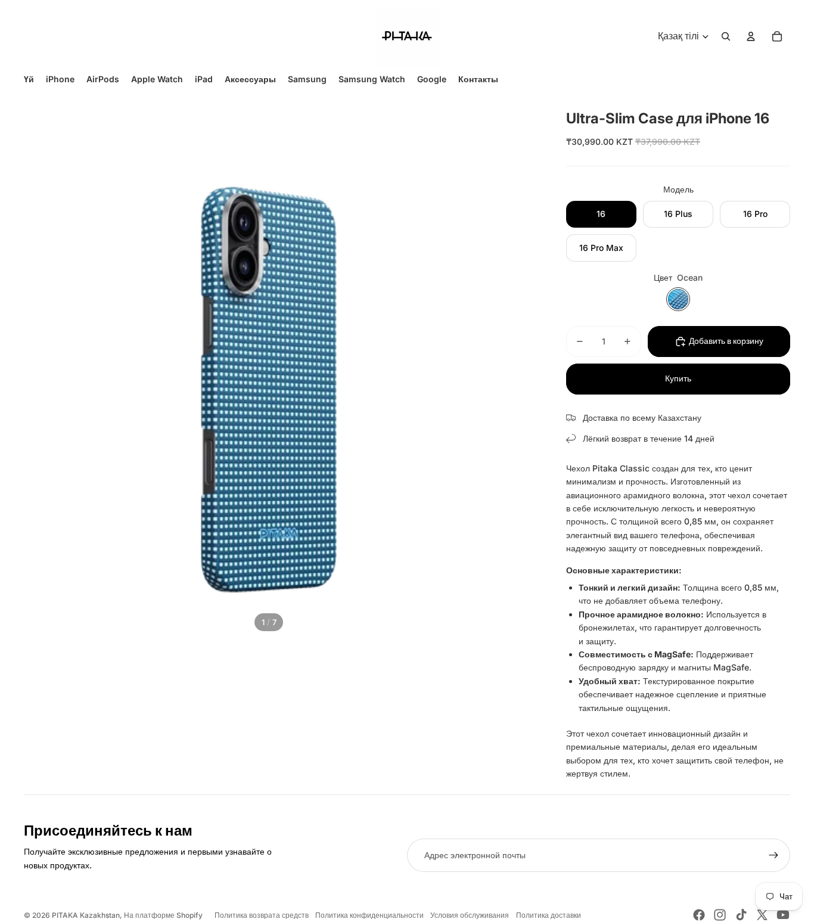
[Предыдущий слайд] (10, 366)
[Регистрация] (773, 855)
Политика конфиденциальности (369, 915)
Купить (678, 379)
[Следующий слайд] (528, 366)
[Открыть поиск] (726, 36)
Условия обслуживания (469, 915)
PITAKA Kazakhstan (86, 915)
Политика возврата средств (262, 915)
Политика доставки (548, 915)
